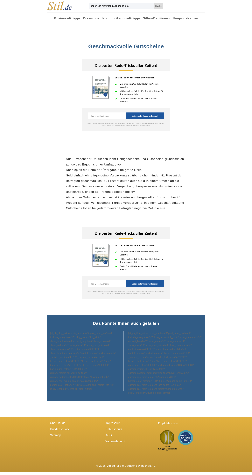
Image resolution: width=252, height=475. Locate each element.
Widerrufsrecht (115, 441)
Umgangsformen (185, 18)
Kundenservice (60, 429)
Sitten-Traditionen (156, 18)
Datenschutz (113, 429)
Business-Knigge (67, 18)
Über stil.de (57, 423)
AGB (108, 435)
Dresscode (91, 18)
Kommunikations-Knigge (121, 18)
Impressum (112, 423)
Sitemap (55, 435)
